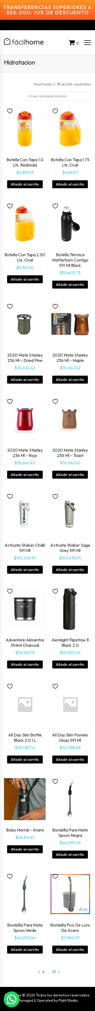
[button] (12, 999)
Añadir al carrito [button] (25, 184)
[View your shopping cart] (73, 43)
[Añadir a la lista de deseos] (11, 110)
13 (54, 972)
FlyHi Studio (68, 1000)
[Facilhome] (24, 41)
